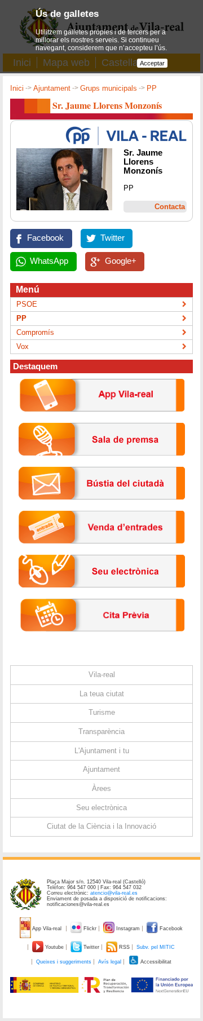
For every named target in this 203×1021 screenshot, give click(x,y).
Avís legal (109, 962)
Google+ (120, 261)
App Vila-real (47, 928)
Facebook (45, 237)
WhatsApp (49, 261)
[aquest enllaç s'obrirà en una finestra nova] (102, 596)
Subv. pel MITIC (155, 947)
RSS (124, 947)
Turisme (102, 712)
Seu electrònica (101, 807)
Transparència (101, 731)
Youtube (54, 947)
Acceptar (152, 63)
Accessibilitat (155, 962)
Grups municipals (108, 88)
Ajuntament (51, 88)
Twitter (112, 237)
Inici (17, 88)
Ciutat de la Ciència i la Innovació (101, 826)
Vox (22, 346)
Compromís (35, 332)
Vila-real (102, 674)
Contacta (170, 206)
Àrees (101, 788)
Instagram (128, 928)
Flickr (90, 928)
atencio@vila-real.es (114, 893)
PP (152, 88)
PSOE (26, 304)
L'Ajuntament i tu (101, 750)
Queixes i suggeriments (63, 962)
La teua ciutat (102, 693)
